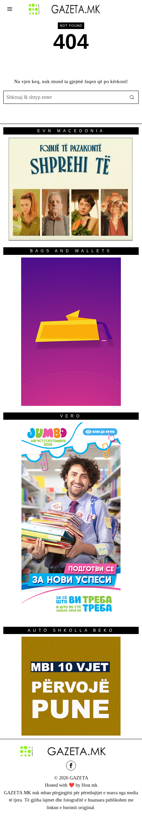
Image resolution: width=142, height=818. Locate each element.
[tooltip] (71, 766)
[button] (132, 97)
